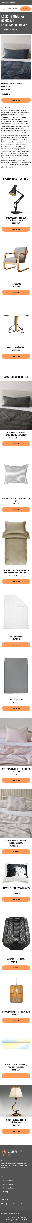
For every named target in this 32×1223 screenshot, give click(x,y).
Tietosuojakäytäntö (11, 1220)
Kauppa (25, 9)
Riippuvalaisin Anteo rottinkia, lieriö (16, 1012)
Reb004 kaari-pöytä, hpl (16, 347)
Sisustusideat (9, 1184)
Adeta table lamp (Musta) (16, 959)
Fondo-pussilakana (16, 700)
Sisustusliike (9, 1181)
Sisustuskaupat (10, 1188)
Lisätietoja (16, 100)
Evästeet (23, 1217)
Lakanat (14, 29)
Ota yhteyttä (15, 1217)
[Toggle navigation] (3, 8)
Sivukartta (23, 1220)
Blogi (6, 1192)
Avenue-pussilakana (16, 636)
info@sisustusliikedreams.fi (9, 2)
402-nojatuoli (16, 284)
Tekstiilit (6, 29)
